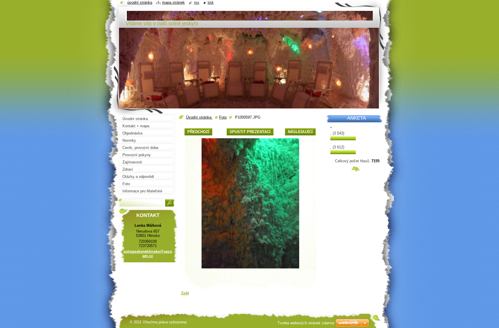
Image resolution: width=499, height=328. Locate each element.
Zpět (185, 293)
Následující (300, 132)
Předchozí (198, 132)
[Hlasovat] (343, 139)
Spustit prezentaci (250, 132)
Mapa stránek (173, 2)
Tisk (211, 2)
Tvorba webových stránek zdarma (306, 323)
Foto (223, 117)
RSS (196, 2)
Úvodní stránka (199, 117)
